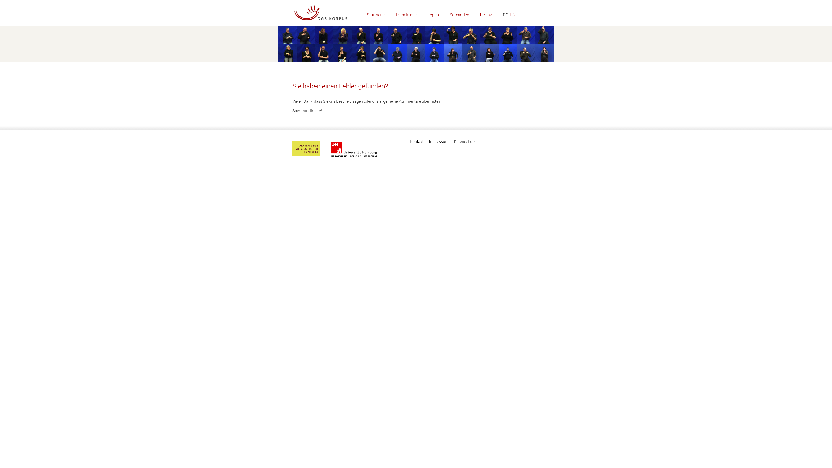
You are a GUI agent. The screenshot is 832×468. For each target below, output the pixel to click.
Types (433, 14)
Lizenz (486, 14)
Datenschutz (465, 141)
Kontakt (417, 141)
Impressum (438, 141)
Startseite (376, 14)
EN (513, 14)
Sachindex (459, 14)
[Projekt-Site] (320, 12)
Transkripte (406, 14)
